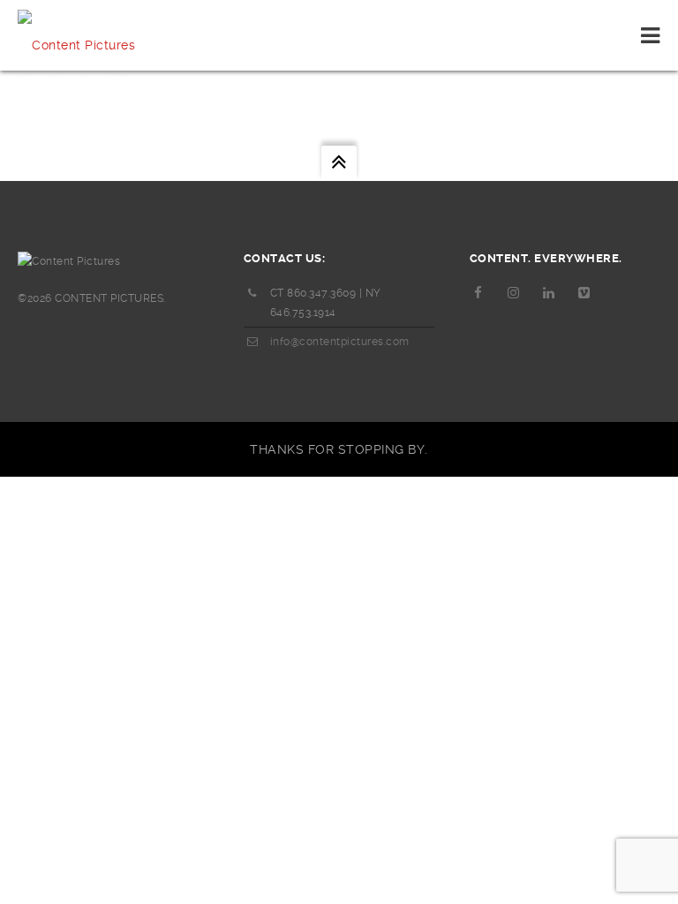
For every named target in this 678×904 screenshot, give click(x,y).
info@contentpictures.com (340, 341)
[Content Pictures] (76, 35)
